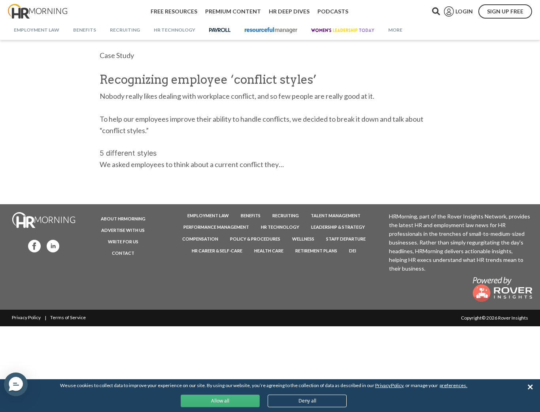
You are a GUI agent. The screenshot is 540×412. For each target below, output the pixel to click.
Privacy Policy (26, 317)
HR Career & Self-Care (217, 250)
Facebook (32, 245)
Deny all (307, 400)
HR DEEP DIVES (289, 11)
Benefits (251, 215)
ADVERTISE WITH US (123, 230)
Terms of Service (68, 317)
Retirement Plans (316, 250)
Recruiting (285, 215)
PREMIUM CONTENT (233, 11)
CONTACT (123, 253)
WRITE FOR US (123, 241)
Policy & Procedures (255, 238)
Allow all (220, 400)
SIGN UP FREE (505, 11)
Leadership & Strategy (338, 227)
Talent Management (336, 215)
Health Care (268, 250)
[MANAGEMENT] (271, 30)
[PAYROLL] (220, 30)
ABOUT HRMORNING (123, 218)
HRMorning (37, 11)
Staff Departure (346, 238)
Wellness (303, 238)
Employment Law (208, 215)
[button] (16, 384)
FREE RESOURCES (174, 11)
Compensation (200, 238)
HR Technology (280, 227)
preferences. (453, 385)
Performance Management (216, 227)
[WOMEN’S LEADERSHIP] (342, 30)
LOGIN (464, 11)
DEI (352, 250)
